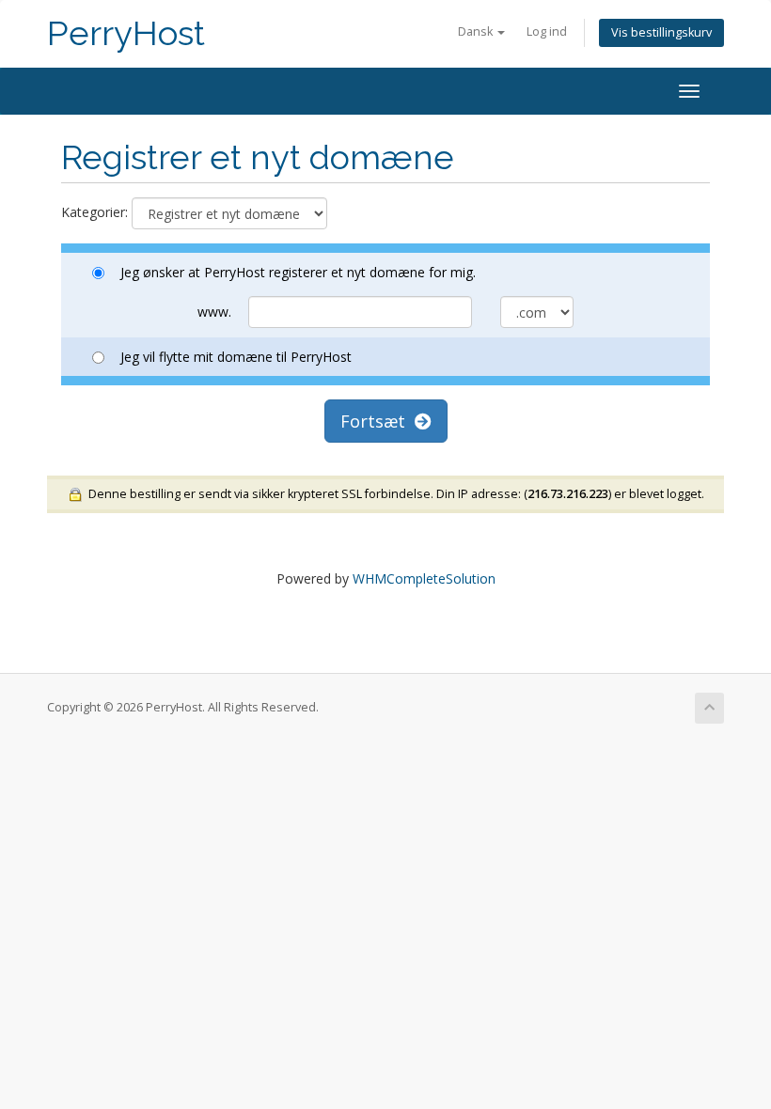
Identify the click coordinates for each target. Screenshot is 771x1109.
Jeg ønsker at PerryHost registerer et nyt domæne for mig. (298, 272)
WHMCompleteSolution (424, 578)
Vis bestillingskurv (661, 32)
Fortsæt (377, 421)
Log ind (547, 31)
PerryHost (126, 33)
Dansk (477, 31)
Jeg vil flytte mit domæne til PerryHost (236, 357)
